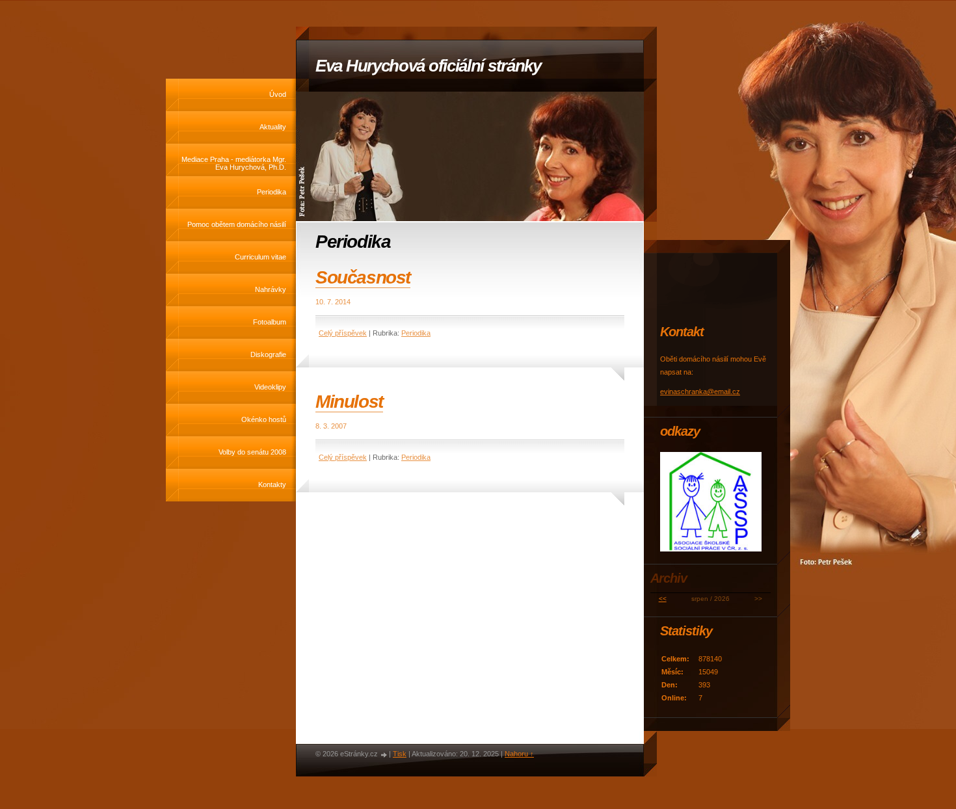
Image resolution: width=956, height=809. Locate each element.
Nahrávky (270, 289)
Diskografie (268, 354)
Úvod (277, 94)
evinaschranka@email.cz (700, 391)
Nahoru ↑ (519, 754)
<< (663, 598)
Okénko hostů (263, 419)
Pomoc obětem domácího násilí (236, 224)
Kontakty (272, 484)
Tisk (399, 754)
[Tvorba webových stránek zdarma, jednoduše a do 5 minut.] (384, 755)
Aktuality (272, 127)
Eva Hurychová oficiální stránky (428, 65)
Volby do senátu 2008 (252, 452)
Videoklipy (270, 387)
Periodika (271, 192)
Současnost (362, 277)
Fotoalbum (269, 322)
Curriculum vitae (260, 257)
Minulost (349, 401)
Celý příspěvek (343, 333)
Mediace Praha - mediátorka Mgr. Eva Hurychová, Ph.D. (233, 163)
